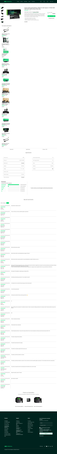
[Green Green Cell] (2, 19)
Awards (29, 429)
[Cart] (47, 1)
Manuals (17, 425)
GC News (21, 1)
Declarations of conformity (18, 428)
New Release (25, 1)
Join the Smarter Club (31, 422)
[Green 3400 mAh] (2, 13)
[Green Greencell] (2, 10)
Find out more (41, 435)
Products (18, 1)
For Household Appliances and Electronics (6, 427)
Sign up (46, 433)
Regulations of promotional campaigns (19, 434)
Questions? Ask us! (51, 18)
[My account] (44, 1)
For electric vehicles (7, 433)
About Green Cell (30, 424)
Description (11, 149)
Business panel (30, 423)
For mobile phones (7, 422)
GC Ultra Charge (30, 428)
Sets (5, 436)
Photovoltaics (6, 432)
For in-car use (6, 423)
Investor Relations (30, 432)
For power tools (6, 424)
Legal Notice (18, 422)
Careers (29, 1)
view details (25, 21)
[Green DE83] (2, 16)
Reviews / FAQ (45, 149)
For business (33, 1)
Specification (28, 149)
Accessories (6, 431)
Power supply (6, 428)
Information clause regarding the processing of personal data (19, 431)
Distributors (29, 427)
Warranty (17, 426)
